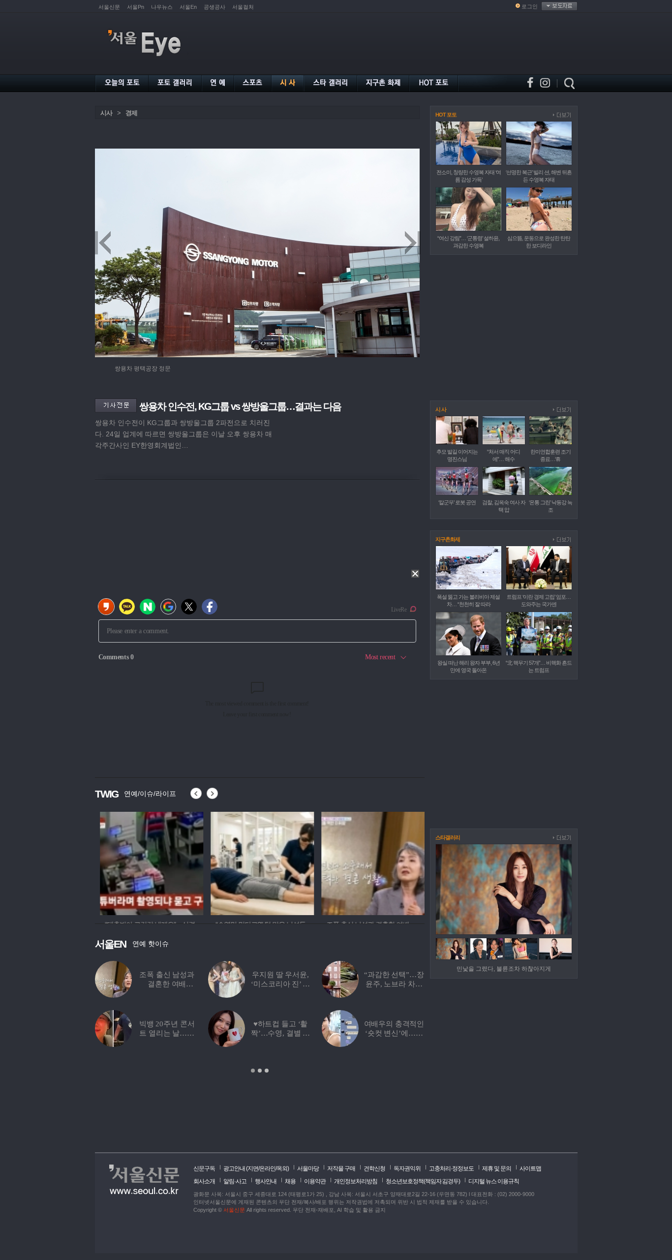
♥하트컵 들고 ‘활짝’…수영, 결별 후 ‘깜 (280, 1033)
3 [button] (267, 1071)
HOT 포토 (446, 115)
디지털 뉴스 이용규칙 (493, 1181)
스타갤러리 (447, 837)
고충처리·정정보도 (451, 1168)
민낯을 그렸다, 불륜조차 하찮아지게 (504, 968)
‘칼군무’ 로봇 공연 (457, 502)
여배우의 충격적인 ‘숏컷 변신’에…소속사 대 (394, 1033)
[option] (146, 861)
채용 (290, 1181)
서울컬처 (243, 7)
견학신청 (374, 1168)
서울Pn (135, 7)
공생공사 (214, 7)
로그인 (529, 6)
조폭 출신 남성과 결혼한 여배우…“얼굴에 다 (166, 984)
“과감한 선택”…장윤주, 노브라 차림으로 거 (394, 984)
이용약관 (315, 1181)
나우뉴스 (162, 7)
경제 (131, 113)
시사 (106, 113)
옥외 (281, 1168)
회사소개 (204, 1181)
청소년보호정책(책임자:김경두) (423, 1181)
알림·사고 (234, 1181)
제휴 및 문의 (496, 1168)
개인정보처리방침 (355, 1181)
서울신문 (109, 7)
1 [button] (253, 1071)
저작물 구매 (341, 1168)
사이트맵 (530, 1168)
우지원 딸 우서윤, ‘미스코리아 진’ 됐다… (280, 984)
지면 (252, 1168)
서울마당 (308, 1168)
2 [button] (260, 1071)
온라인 (267, 1168)
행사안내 (265, 1181)
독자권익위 (407, 1168)
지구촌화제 (447, 539)
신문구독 (204, 1168)
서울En (188, 7)
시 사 (440, 409)
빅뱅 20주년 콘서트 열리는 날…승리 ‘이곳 (167, 1033)
